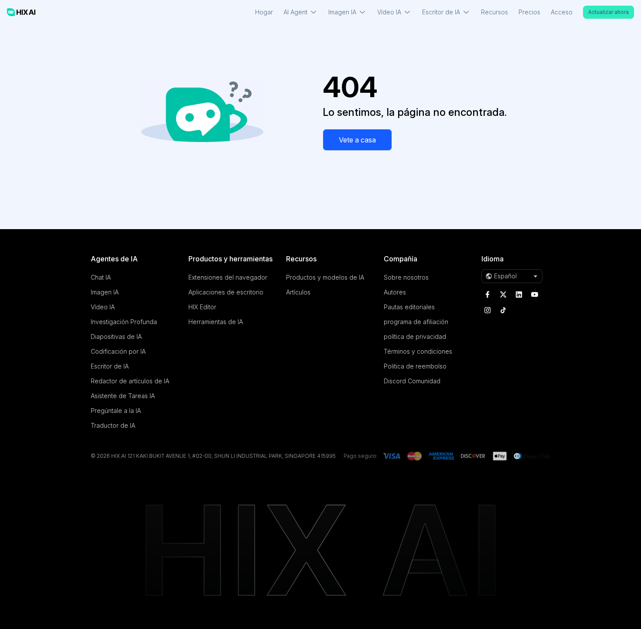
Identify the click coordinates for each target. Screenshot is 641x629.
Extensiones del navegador (227, 277)
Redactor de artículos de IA (130, 381)
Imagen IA (105, 292)
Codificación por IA (118, 351)
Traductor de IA (113, 425)
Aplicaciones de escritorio (225, 292)
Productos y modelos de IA (325, 277)
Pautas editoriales (409, 307)
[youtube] (535, 294)
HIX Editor (202, 307)
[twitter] (503, 294)
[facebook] (487, 294)
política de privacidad (415, 336)
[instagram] (487, 310)
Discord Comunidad (412, 381)
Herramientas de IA (215, 321)
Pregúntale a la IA (116, 410)
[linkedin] (519, 294)
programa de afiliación (416, 321)
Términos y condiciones (418, 351)
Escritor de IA (110, 366)
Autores (395, 292)
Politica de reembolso (415, 366)
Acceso (562, 12)
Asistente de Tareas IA (123, 395)
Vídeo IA (103, 307)
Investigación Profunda (124, 321)
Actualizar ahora (608, 12)
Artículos (298, 292)
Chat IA (101, 277)
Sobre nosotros (406, 277)
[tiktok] (503, 310)
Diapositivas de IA (116, 336)
